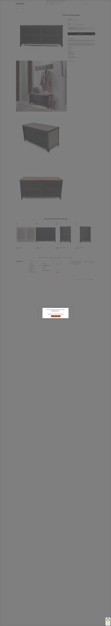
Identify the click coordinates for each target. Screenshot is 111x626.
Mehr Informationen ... (55, 311)
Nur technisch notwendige (58, 314)
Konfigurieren (50, 314)
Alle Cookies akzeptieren (56, 316)
